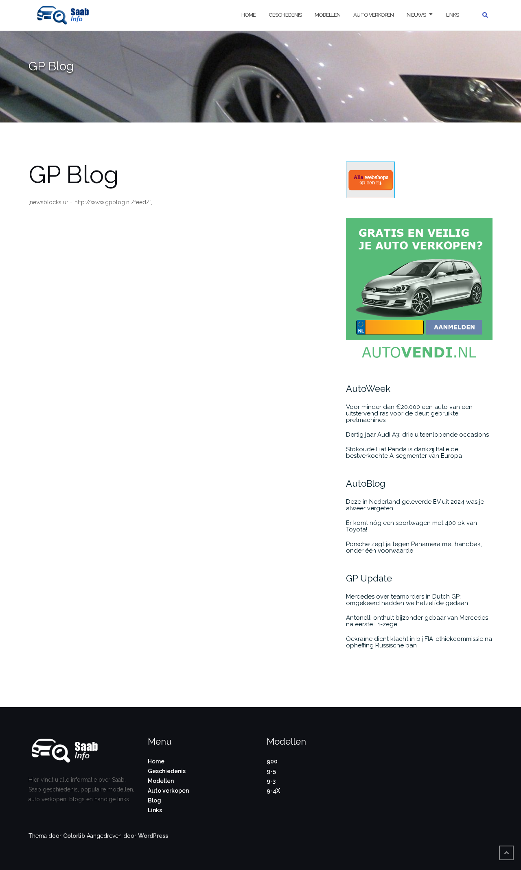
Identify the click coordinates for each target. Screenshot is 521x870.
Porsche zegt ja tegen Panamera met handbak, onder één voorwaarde (414, 547)
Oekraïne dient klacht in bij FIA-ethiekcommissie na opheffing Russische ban (419, 642)
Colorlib (74, 836)
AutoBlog (365, 483)
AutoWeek (368, 388)
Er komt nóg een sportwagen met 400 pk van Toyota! (411, 526)
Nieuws (416, 15)
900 (272, 761)
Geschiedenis (285, 15)
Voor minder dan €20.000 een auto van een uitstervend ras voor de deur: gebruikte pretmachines (409, 413)
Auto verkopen (373, 15)
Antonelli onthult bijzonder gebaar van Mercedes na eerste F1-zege (417, 620)
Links (452, 15)
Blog (154, 800)
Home (248, 15)
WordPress (153, 836)
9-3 (271, 781)
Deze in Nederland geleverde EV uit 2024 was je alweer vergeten (415, 505)
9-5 (271, 771)
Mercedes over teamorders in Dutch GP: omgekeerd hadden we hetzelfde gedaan (407, 599)
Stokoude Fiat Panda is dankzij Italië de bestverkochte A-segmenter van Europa (404, 452)
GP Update (369, 578)
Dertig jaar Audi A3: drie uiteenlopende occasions (417, 434)
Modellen (327, 15)
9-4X (273, 790)
